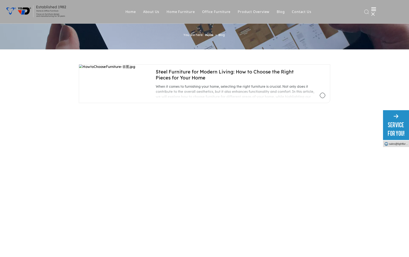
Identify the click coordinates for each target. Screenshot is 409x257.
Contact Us (301, 11)
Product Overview (253, 11)
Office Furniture (216, 11)
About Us (151, 11)
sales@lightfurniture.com (399, 143)
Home (130, 11)
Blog (281, 11)
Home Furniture (181, 11)
